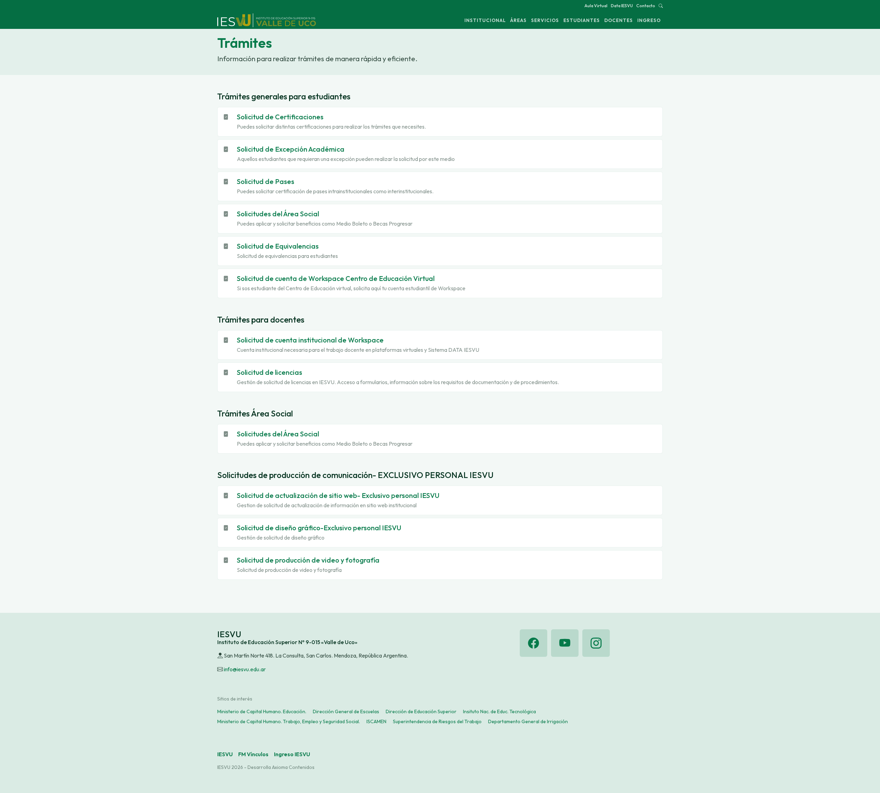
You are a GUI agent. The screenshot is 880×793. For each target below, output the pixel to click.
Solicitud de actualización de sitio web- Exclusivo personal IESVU (338, 495)
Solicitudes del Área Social (278, 213)
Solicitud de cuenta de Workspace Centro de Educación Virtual (335, 278)
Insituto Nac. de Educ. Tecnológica (499, 711)
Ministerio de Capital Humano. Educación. (261, 711)
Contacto (645, 5)
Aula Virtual (595, 5)
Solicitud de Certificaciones (280, 116)
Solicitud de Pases (265, 181)
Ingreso (649, 20)
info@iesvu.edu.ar (245, 669)
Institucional (485, 20)
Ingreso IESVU (292, 754)
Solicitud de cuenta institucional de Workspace (310, 340)
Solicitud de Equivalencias (278, 246)
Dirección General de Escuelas (346, 711)
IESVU (225, 754)
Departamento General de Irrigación (528, 721)
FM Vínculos (253, 754)
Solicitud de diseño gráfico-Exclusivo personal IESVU (319, 527)
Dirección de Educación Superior (421, 711)
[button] (661, 5)
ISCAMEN (376, 721)
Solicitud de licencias (269, 372)
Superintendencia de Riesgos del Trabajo (437, 721)
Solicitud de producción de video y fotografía (308, 560)
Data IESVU (622, 5)
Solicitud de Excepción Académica (290, 149)
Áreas (518, 20)
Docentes (618, 20)
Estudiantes (581, 20)
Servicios (545, 20)
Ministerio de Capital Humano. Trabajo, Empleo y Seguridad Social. (288, 721)
